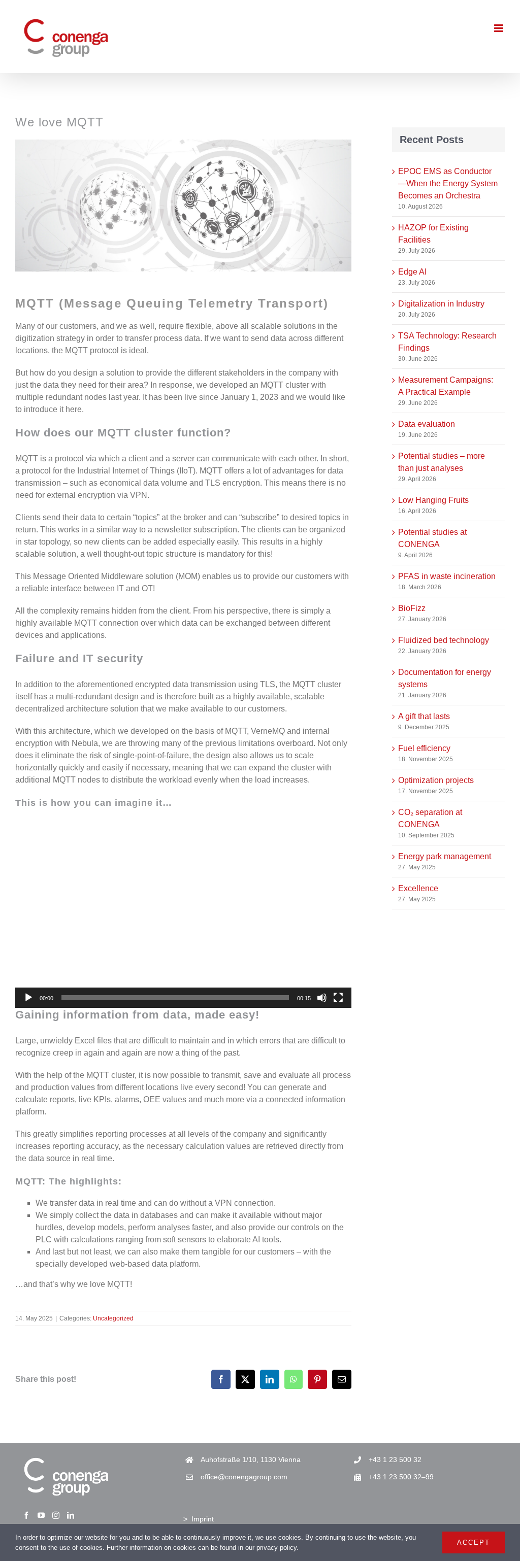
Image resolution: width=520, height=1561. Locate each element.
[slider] (175, 997)
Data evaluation (426, 424)
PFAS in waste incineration (447, 576)
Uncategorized (113, 1318)
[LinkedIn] (70, 1515)
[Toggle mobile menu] (499, 28)
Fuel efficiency (424, 748)
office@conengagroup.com (244, 1477)
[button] (183, 913)
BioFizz (412, 608)
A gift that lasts (424, 716)
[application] (183, 913)
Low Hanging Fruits (433, 500)
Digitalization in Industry (441, 303)
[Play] (28, 998)
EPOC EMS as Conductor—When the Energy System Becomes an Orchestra (448, 183)
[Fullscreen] (338, 998)
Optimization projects (436, 780)
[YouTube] (41, 1515)
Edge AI (412, 271)
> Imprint (198, 1519)
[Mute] (322, 998)
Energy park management (444, 856)
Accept (473, 1542)
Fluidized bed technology (443, 640)
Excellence (418, 888)
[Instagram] (55, 1515)
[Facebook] (26, 1515)
